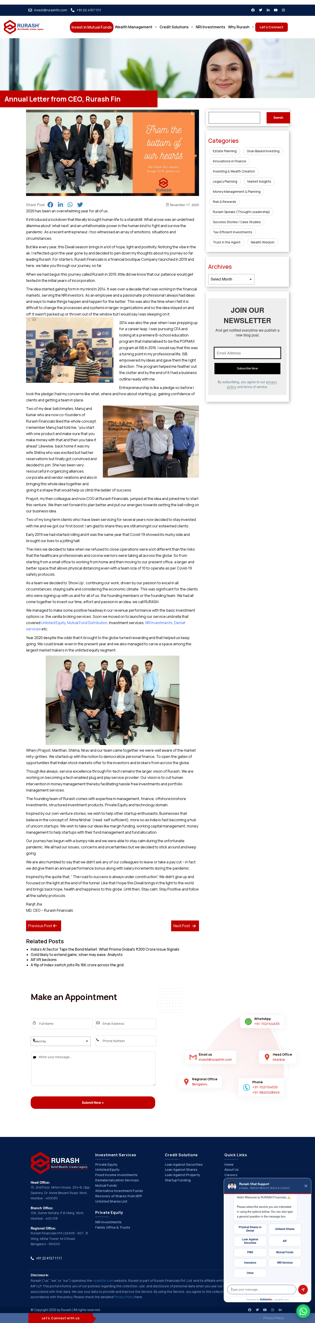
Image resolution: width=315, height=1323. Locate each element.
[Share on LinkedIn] (60, 205)
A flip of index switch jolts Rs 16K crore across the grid (77, 964)
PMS (250, 1252)
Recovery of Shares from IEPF (118, 1196)
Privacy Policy (124, 1297)
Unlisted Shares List (111, 1201)
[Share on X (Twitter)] (80, 205)
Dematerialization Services (117, 1180)
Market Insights (259, 181)
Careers (231, 1175)
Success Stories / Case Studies (237, 222)
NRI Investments (210, 26)
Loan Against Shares (181, 1169)
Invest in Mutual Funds (91, 27)
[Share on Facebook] (50, 205)
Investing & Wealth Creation (234, 171)
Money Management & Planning (237, 191)
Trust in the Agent (227, 242)
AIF (285, 1241)
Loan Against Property (182, 1175)
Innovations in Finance (229, 161)
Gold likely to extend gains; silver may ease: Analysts (77, 954)
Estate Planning (225, 151)
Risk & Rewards (224, 201)
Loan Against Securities (184, 1164)
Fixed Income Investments (116, 1175)
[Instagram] (283, 10)
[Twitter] (260, 10)
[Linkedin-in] (268, 10)
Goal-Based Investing (263, 151)
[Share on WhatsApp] (70, 205)
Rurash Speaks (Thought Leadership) (241, 212)
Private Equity (106, 1164)
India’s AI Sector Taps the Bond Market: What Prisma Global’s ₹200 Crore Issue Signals (105, 949)
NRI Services (285, 1263)
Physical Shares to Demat (250, 1228)
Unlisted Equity (53, 622)
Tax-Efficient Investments (232, 232)
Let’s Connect (271, 27)
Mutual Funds (106, 1185)
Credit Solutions (174, 26)
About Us (231, 1169)
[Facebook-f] (253, 10)
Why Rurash (239, 26)
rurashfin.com (103, 1280)
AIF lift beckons (44, 959)
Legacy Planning (225, 181)
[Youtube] (276, 10)
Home (229, 1164)
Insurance (250, 1263)
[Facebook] (250, 1310)
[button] (135, 27)
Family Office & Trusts (112, 1227)
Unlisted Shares (284, 1229)
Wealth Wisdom (262, 242)
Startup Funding (178, 1180)
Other (250, 1273)
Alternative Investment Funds (119, 1191)
